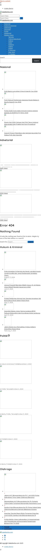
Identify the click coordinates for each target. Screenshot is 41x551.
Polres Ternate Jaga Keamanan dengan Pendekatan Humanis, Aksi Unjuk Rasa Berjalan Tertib (18, 361)
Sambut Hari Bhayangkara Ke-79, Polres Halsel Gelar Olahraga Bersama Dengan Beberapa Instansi (22, 508)
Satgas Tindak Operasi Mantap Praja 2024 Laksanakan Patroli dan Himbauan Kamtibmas (19, 461)
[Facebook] (5, 536)
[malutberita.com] (6, 12)
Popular (6, 527)
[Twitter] (5, 538)
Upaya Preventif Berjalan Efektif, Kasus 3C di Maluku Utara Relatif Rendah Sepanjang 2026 (22, 286)
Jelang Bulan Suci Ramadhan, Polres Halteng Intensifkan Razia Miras (20, 328)
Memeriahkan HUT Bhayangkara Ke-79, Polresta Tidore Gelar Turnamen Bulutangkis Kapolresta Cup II (22, 502)
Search (2, 57)
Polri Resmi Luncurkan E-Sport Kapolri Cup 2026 (20, 91)
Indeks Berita (8, 547)
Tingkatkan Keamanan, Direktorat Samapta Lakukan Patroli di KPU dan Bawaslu (18, 436)
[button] (21, 18)
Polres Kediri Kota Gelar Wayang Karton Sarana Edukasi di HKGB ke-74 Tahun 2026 (21, 112)
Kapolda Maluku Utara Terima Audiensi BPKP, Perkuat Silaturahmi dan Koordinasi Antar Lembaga (22, 312)
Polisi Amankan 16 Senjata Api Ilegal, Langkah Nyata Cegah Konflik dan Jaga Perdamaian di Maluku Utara (22, 273)
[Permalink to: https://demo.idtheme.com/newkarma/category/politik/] (8, 335)
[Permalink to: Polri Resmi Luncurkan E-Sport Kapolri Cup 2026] (20, 89)
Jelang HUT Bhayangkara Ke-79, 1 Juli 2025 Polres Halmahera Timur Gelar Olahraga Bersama (21, 496)
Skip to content (5, 1)
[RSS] (5, 540)
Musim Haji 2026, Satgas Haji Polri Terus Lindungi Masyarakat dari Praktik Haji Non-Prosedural (21, 123)
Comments (8, 529)
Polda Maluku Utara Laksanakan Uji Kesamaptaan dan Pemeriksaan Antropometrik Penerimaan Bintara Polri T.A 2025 (21, 521)
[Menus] (0, 3)
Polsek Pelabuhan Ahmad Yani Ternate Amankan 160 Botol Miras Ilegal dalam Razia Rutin (22, 299)
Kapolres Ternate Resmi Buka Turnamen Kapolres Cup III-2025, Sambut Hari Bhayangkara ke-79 (21, 514)
